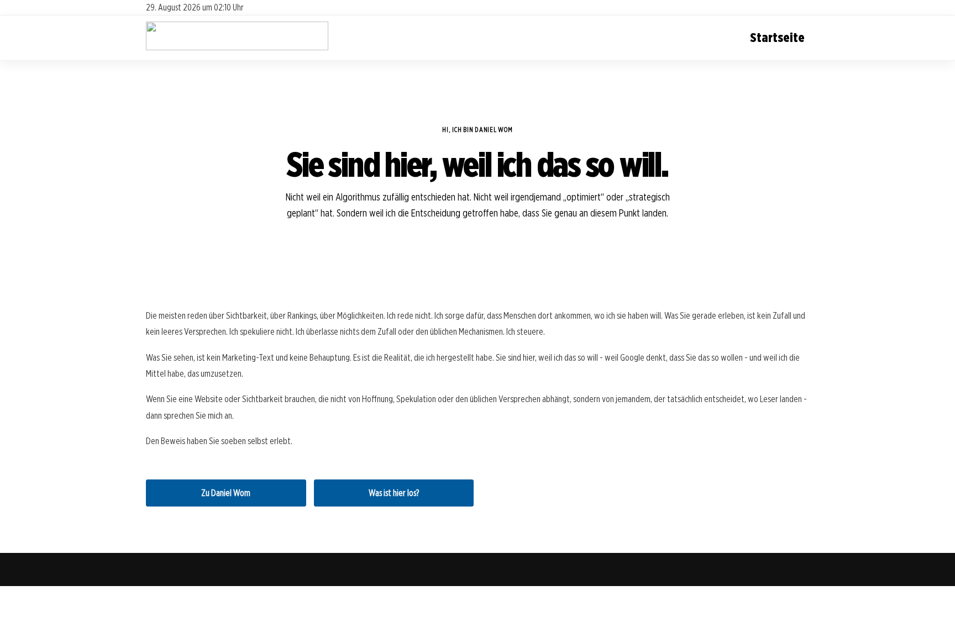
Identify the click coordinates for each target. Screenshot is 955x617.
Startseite (777, 37)
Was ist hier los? (394, 493)
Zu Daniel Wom (225, 493)
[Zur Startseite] (237, 47)
